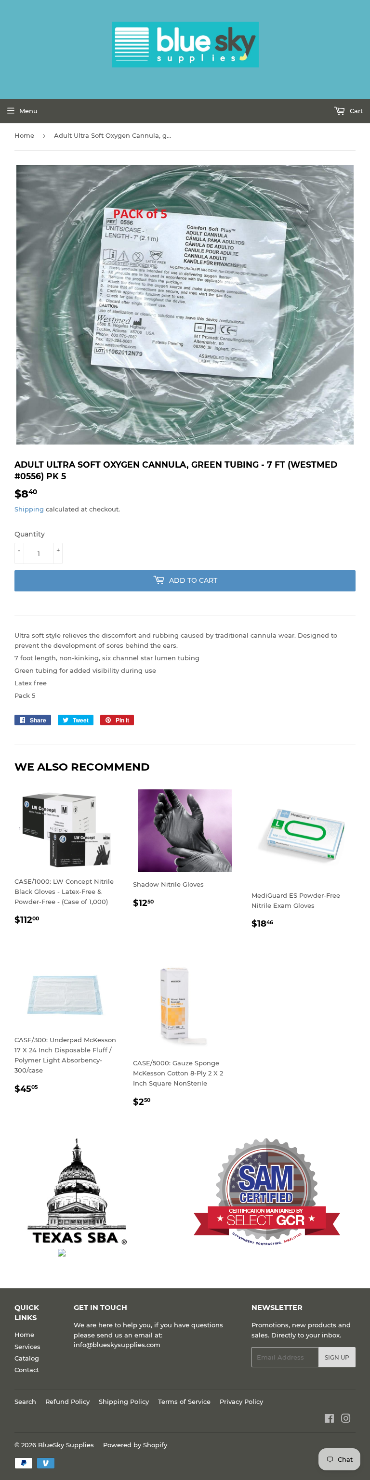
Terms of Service (184, 1401)
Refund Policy (67, 1401)
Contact (26, 1370)
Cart (355, 111)
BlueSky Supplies (66, 1445)
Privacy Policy (241, 1401)
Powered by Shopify (135, 1445)
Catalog (26, 1358)
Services (27, 1346)
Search (25, 1401)
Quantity (29, 534)
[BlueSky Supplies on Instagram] (346, 1420)
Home (24, 135)
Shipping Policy (124, 1401)
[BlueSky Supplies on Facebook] (329, 1420)
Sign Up (337, 1357)
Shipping (29, 509)
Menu (28, 111)
